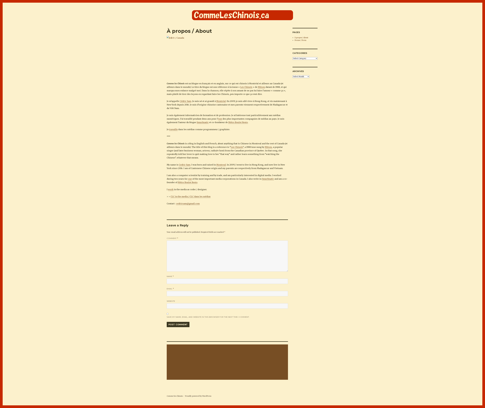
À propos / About (301, 38)
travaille (173, 129)
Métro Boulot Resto (238, 122)
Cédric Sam (185, 101)
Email (170, 289)
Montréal (221, 101)
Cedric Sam (184, 164)
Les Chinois (246, 87)
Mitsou (261, 87)
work (170, 189)
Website (171, 301)
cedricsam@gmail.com (188, 203)
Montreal (221, 164)
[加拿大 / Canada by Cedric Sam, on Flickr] (227, 57)
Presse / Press (300, 40)
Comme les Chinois (175, 396)
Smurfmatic (203, 122)
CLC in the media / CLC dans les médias (191, 196)
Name (170, 276)
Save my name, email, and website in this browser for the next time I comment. (208, 317)
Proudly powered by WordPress (198, 396)
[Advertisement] (227, 362)
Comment (172, 238)
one (190, 179)
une (220, 119)
